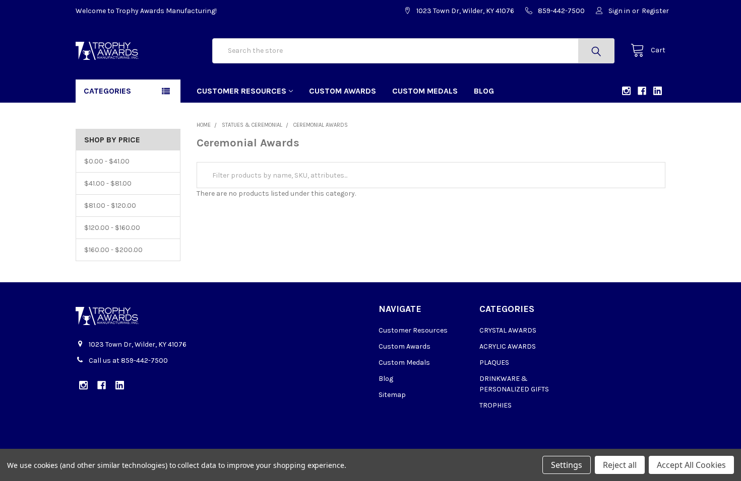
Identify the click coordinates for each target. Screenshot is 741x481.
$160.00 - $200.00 (113, 250)
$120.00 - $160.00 (112, 227)
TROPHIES (495, 405)
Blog (484, 91)
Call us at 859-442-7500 (128, 360)
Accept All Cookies (691, 464)
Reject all (620, 464)
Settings (566, 464)
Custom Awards (342, 91)
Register (655, 11)
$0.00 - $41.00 (107, 161)
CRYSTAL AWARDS (507, 330)
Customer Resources (241, 91)
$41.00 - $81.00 (108, 183)
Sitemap (392, 394)
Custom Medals (425, 91)
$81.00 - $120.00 (110, 205)
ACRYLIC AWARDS (507, 346)
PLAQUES (494, 362)
